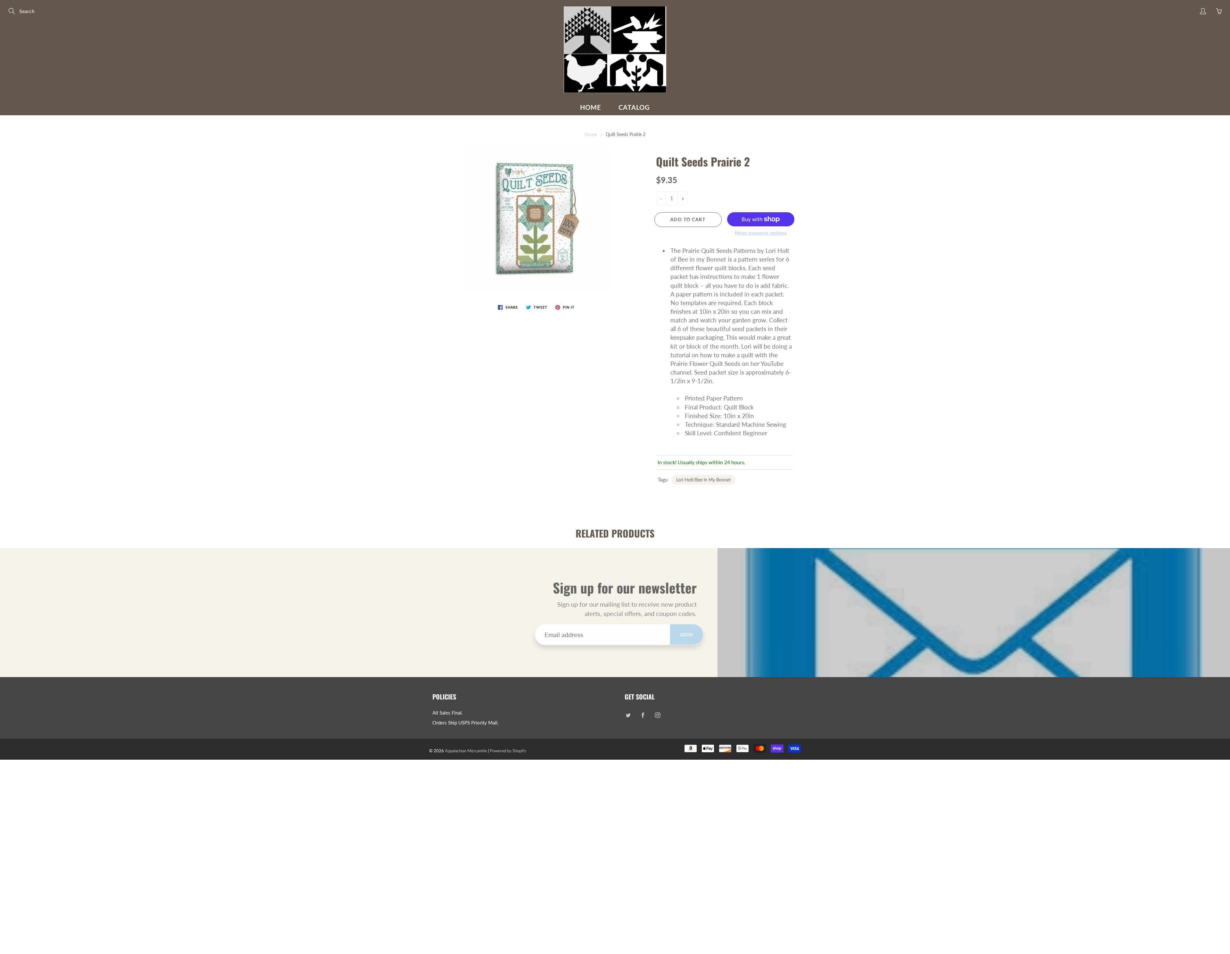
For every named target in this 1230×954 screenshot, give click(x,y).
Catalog (634, 107)
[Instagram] (657, 715)
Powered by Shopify (508, 750)
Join (686, 634)
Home (590, 107)
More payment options (761, 233)
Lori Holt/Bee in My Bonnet (703, 479)
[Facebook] (642, 715)
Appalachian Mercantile (466, 750)
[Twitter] (628, 715)
